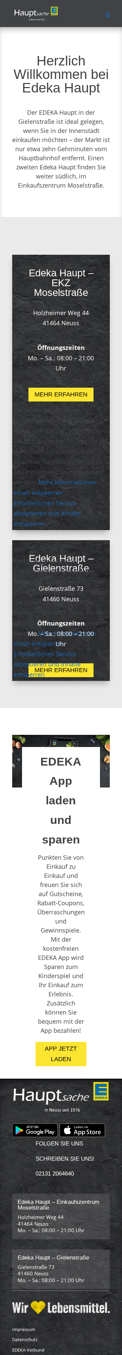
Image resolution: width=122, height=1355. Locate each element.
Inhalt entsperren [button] (38, 493)
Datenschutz (25, 1339)
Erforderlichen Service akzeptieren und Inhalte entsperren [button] (47, 513)
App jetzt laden (61, 1053)
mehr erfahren (61, 394)
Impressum (23, 1329)
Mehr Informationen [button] (67, 482)
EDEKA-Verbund (28, 1350)
